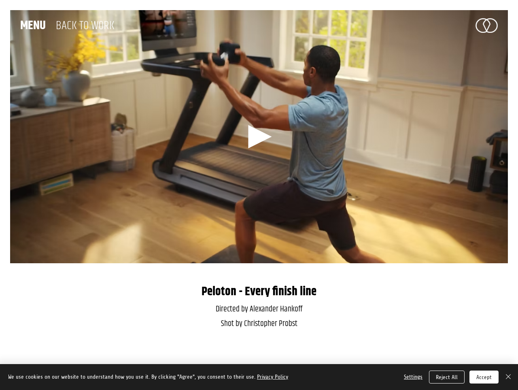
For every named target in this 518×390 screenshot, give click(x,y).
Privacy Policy (272, 377)
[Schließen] (508, 377)
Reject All (447, 377)
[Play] (259, 137)
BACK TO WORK (85, 25)
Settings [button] (413, 377)
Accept (484, 377)
